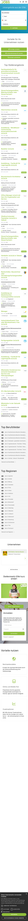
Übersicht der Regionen (7, 532)
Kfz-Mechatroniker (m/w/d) (11, 391)
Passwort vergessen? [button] (8, 637)
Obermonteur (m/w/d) (9, 110)
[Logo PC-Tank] (25, 312)
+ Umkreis (5, 24)
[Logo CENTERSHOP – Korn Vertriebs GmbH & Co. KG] (25, 217)
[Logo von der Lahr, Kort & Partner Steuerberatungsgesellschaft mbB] (25, 196)
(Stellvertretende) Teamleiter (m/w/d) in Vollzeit (9, 218)
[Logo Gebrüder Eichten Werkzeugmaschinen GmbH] (25, 321)
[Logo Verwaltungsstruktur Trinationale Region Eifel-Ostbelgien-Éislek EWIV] (25, 70)
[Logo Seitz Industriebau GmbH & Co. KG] (25, 110)
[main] (14, 365)
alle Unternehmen (14, 569)
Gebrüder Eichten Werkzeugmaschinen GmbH (11, 329)
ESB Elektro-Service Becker (16, 552)
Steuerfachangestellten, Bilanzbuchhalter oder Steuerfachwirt (10, 92)
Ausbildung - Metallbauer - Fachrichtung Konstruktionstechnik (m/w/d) (10, 130)
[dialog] (14, 906)
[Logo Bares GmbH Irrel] (25, 392)
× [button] (26, 893)
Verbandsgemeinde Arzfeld (8, 281)
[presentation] (20, 2)
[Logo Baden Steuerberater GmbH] (25, 91)
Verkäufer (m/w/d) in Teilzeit (11, 256)
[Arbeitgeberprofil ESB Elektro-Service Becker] (5, 553)
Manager (4, 311)
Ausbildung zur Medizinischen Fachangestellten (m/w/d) (10, 295)
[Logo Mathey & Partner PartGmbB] (25, 177)
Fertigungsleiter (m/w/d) (10, 340)
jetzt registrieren (14, 606)
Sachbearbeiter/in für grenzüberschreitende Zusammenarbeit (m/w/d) (10, 71)
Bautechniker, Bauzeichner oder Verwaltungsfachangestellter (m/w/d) (11, 274)
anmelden (14, 634)
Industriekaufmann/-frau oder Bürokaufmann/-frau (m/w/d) (10, 322)
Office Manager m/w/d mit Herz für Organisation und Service (10, 197)
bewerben (24, 86)
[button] (25, 24)
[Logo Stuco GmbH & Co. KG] (25, 404)
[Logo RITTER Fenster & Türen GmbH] (25, 370)
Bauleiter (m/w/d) (7, 149)
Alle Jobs (3, 75)
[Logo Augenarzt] (25, 293)
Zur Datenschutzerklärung (18, 903)
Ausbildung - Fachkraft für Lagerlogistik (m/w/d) (10, 164)
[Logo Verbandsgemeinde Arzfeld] (25, 272)
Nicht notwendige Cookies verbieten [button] (14, 918)
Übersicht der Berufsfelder (7, 462)
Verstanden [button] (14, 914)
